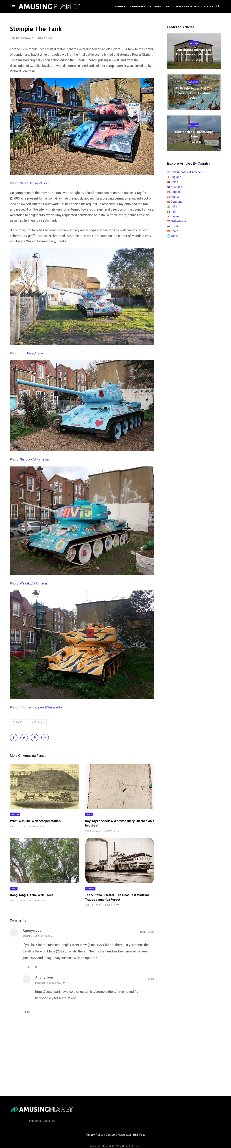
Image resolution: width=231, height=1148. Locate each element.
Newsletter (124, 1134)
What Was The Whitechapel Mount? (35, 821)
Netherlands (178, 221)
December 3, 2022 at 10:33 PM (37, 936)
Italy (173, 211)
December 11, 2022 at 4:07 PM (50, 983)
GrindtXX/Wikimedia (34, 459)
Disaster (90, 888)
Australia (176, 187)
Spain (174, 231)
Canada (176, 192)
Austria (194, 43)
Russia (175, 226)
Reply (143, 932)
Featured (194, 125)
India (174, 206)
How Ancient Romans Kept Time (194, 134)
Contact (111, 1134)
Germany (176, 201)
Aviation (194, 82)
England (17, 722)
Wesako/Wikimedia (34, 583)
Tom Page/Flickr (31, 353)
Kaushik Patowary (22, 38)
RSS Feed (139, 1134)
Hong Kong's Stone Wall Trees (31, 895)
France (175, 196)
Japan (175, 216)
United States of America (186, 172)
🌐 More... (173, 236)
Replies (32, 967)
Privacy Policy (94, 1134)
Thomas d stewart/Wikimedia (41, 707)
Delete (151, 932)
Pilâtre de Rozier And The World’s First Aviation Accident (194, 92)
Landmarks (37, 722)
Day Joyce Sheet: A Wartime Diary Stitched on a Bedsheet (119, 823)
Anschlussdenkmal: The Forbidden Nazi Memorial (194, 52)
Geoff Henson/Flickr (34, 183)
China (89, 814)
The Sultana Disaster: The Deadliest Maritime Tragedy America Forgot (117, 897)
